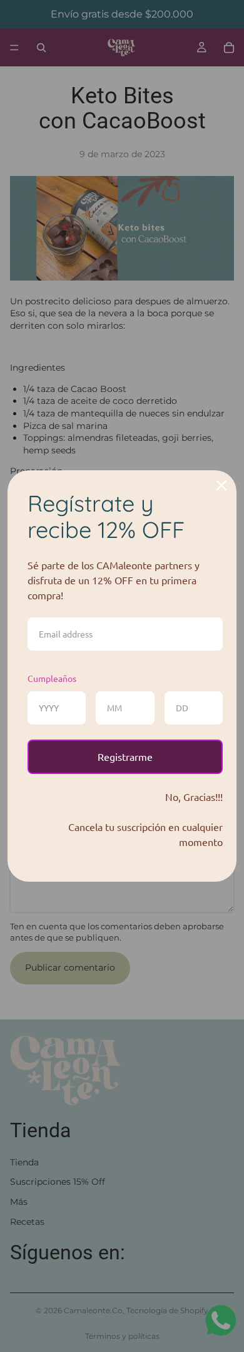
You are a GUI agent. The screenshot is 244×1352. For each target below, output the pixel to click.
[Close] (221, 485)
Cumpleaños (52, 678)
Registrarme (125, 756)
